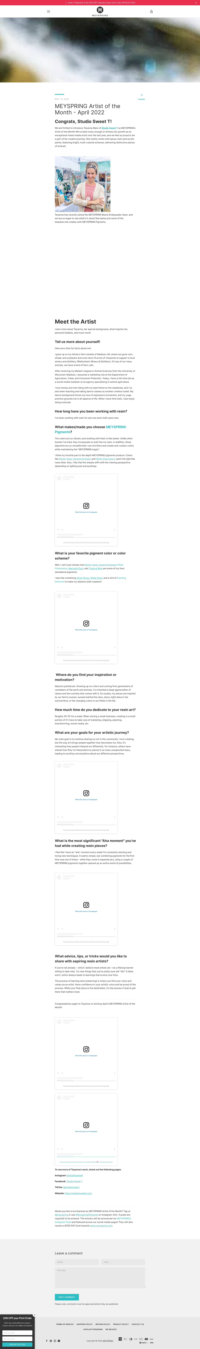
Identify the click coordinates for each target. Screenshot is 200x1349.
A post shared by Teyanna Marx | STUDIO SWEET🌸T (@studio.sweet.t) (86, 1162)
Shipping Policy (85, 1324)
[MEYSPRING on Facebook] (47, 1340)
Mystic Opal (65, 458)
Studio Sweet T (110, 128)
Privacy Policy (121, 1324)
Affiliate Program (93, 1329)
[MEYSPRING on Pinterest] (51, 1340)
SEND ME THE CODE (17, 1344)
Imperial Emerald (81, 458)
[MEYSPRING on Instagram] (55, 1340)
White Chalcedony (105, 458)
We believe (111, 1329)
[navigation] (48, 11)
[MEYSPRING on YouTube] (59, 1340)
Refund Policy (103, 1324)
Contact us (138, 1324)
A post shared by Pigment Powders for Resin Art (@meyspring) (86, 542)
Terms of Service (65, 1324)
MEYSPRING (108, 1341)
